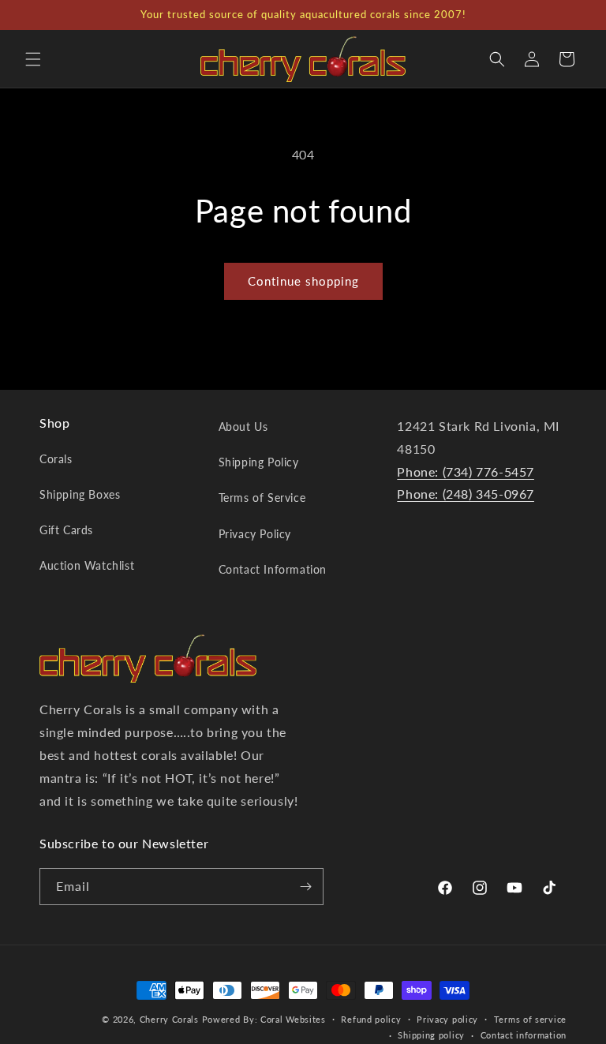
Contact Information (273, 569)
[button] (33, 59)
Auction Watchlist (86, 565)
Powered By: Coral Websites (264, 1019)
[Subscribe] (305, 886)
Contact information (524, 1035)
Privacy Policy (255, 534)
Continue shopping (303, 281)
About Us (243, 426)
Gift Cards (66, 530)
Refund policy (371, 1019)
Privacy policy (447, 1019)
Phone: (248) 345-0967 (465, 493)
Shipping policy (431, 1035)
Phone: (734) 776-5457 (465, 471)
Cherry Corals (169, 1019)
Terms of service (530, 1019)
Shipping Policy (259, 462)
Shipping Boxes (79, 494)
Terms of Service (262, 497)
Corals (56, 459)
